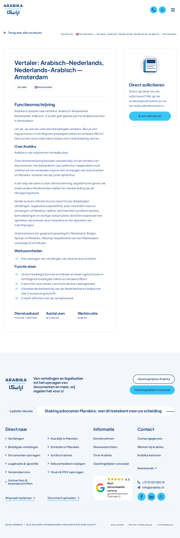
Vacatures (67, 33)
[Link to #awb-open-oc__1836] (172, 9)
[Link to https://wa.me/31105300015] (162, 9)
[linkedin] (151, 497)
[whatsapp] (161, 497)
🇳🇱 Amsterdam (84, 33)
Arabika (18, 525)
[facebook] (141, 497)
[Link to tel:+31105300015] (153, 9)
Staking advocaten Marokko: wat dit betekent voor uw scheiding (92, 411)
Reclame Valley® (86, 525)
